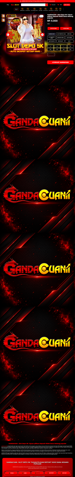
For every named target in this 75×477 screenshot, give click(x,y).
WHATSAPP (51, 473)
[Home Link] (15, 4)
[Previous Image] (8, 34)
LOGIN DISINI (66, 28)
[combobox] (33, 4)
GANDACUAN (4, 446)
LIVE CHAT (64, 472)
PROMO (12, 473)
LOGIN (25, 473)
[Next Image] (42, 34)
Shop (8, 4)
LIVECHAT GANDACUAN (60, 62)
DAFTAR (38, 473)
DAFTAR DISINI (53, 28)
